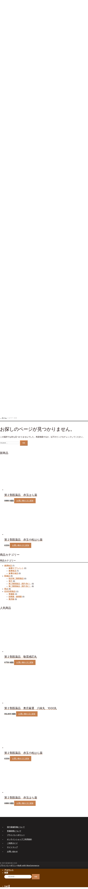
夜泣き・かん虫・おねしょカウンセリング (10, 194)
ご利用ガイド (12, 843)
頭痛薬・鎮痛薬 (15, 597)
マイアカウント (5, 24)
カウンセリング (7, 132)
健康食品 (6, 315)
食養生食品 (10, 349)
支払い (5, 50)
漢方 (10, 219)
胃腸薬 (10, 310)
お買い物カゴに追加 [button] (24, 501)
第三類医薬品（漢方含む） (20, 584)
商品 (6, 589)
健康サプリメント (10, 327)
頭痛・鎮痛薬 (10, 301)
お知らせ (6, 126)
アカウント (9, 870)
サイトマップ (12, 847)
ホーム (4, 418)
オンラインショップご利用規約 (19, 839)
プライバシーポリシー (16, 835)
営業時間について (14, 831)
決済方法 (5, 43)
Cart (7, 886)
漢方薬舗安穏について (16, 827)
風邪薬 (10, 293)
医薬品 (6, 214)
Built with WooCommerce (28, 865)
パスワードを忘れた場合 (5, 69)
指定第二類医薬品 (10, 230)
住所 (5, 56)
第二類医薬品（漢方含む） (20, 586)
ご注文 (5, 35)
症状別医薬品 (7, 285)
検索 (3, 8)
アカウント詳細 (6, 368)
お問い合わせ (7, 359)
